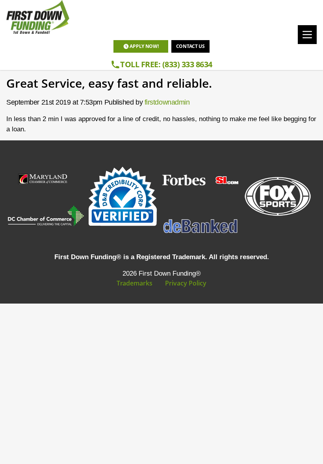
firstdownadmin (167, 102)
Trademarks (134, 283)
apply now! (144, 46)
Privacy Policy (185, 283)
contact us (190, 46)
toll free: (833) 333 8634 (166, 64)
